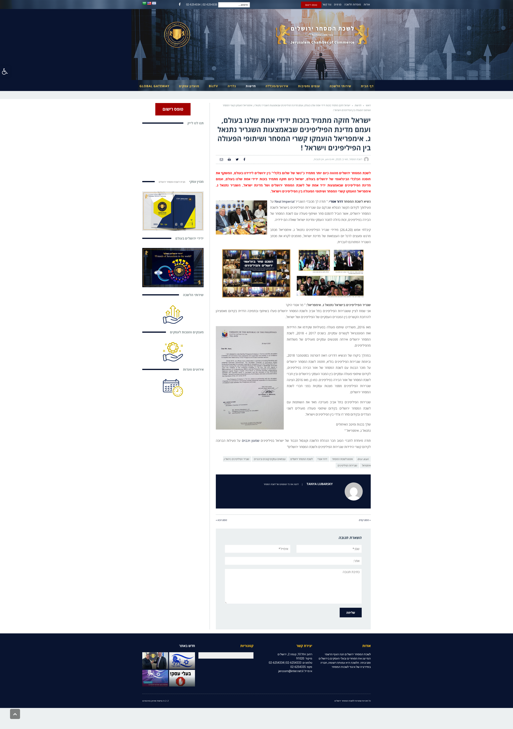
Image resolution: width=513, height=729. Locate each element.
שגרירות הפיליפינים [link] (347, 465)
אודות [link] (367, 4)
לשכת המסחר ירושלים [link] (301, 459)
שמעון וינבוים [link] (251, 440)
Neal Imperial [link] (285, 201)
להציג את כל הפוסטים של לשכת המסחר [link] (281, 484)
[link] (5, 71)
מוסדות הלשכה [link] (352, 4)
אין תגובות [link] (319, 159)
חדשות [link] (358, 105)
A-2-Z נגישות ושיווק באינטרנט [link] (155, 701)
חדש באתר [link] (187, 645)
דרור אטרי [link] (336, 201)
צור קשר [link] (326, 4)
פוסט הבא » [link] (221, 520)
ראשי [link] (368, 105)
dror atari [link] (363, 459)
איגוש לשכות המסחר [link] (342, 459)
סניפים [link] (338, 4)
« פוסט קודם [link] (365, 520)
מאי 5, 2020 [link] (342, 159)
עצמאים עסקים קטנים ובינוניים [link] (270, 459)
